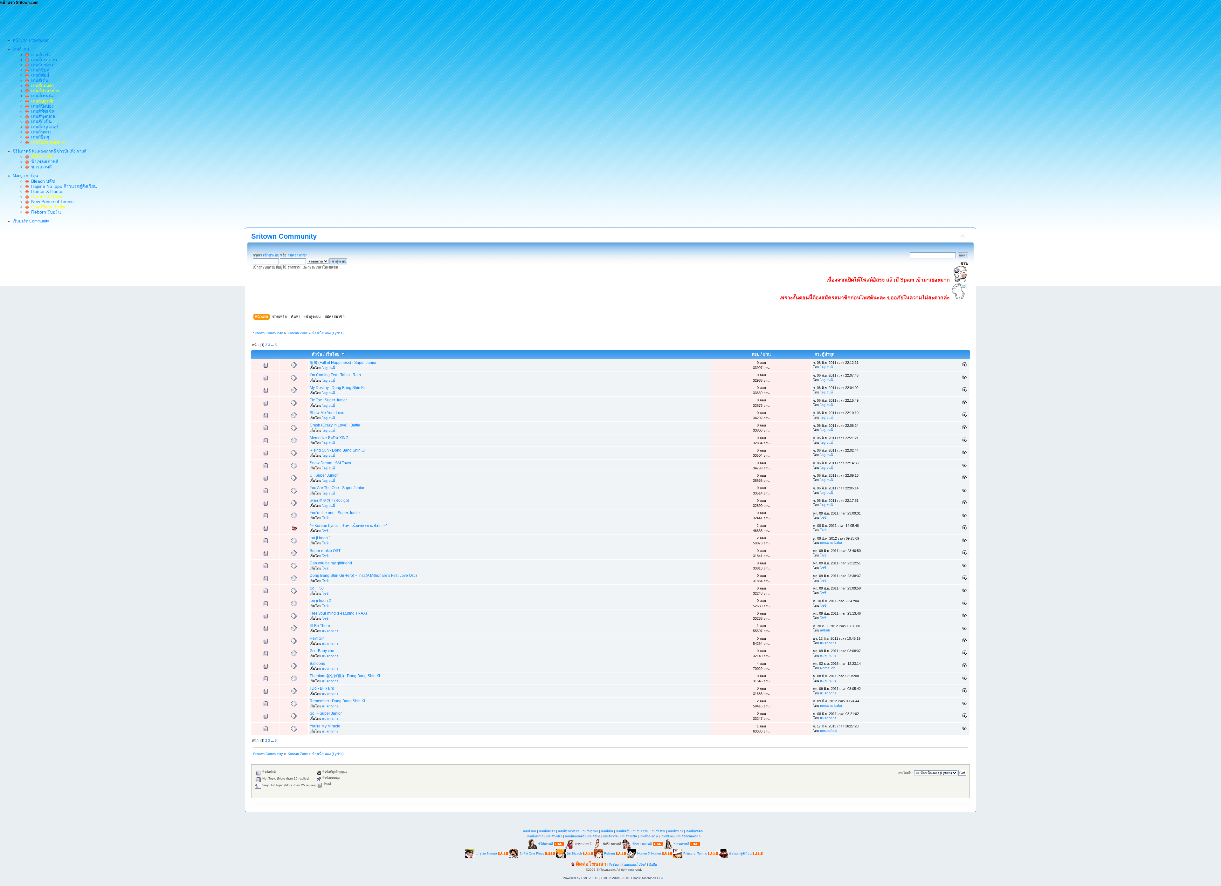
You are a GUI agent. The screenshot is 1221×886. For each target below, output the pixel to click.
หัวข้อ (317, 354)
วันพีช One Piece (532, 853)
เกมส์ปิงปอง (41, 106)
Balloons (317, 663)
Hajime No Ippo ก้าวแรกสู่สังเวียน (63, 186)
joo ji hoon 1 (320, 538)
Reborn (609, 853)
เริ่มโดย (333, 354)
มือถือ (653, 864)
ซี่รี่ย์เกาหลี (545, 843)
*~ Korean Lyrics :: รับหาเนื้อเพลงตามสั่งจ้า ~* (348, 525)
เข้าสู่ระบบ (271, 255)
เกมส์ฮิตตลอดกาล (688, 836)
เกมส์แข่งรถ (41, 64)
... (273, 345)
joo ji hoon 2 (320, 600)
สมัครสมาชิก (297, 255)
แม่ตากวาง (330, 631)
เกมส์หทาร (40, 131)
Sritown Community (284, 236)
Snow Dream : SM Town (330, 463)
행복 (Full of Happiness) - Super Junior (343, 362)
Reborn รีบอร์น (45, 212)
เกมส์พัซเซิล (42, 111)
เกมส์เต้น (39, 80)
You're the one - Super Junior (335, 513)
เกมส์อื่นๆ (39, 137)
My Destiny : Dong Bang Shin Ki (337, 387)
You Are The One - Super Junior (337, 488)
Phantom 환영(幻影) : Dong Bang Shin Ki (345, 676)
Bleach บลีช (42, 181)
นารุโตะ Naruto (486, 853)
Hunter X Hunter (46, 191)
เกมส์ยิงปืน (40, 121)
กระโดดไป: (905, 773)
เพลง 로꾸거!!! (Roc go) (329, 500)
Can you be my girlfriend (331, 563)
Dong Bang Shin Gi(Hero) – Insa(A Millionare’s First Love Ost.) (363, 575)
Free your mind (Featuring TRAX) (338, 613)
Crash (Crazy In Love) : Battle (335, 425)
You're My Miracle (325, 726)
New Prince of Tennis (51, 201)
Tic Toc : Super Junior (328, 400)
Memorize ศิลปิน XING (329, 438)
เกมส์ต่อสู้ (39, 75)
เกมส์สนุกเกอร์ (44, 126)
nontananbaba (831, 542)
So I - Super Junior (326, 713)
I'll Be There (320, 626)
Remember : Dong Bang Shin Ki (337, 701)
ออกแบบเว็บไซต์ (635, 864)
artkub (825, 630)
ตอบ (755, 354)
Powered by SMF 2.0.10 (580, 878)
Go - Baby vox (322, 651)
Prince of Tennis (695, 853)
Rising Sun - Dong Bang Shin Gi (337, 450)
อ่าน (767, 354)
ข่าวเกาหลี (40, 166)
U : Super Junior (324, 475)
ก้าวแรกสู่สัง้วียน (740, 853)
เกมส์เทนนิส (42, 95)
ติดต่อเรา (615, 864)
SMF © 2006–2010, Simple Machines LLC (632, 878)
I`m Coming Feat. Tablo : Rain (335, 375)
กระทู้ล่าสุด (824, 354)
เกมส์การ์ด (40, 54)
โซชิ (325, 518)
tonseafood (828, 731)
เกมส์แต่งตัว (547, 831)
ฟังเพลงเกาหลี (44, 161)
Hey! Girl (317, 638)
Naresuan (827, 668)
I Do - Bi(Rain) (322, 688)
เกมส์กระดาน (43, 59)
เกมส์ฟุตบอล (42, 116)
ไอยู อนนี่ (328, 368)
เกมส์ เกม (529, 831)
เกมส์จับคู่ (39, 69)
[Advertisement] (115, 19)
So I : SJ (317, 588)
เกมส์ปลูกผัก (590, 831)
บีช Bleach (574, 853)
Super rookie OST (325, 551)
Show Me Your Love (327, 413)
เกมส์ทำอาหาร (568, 831)
